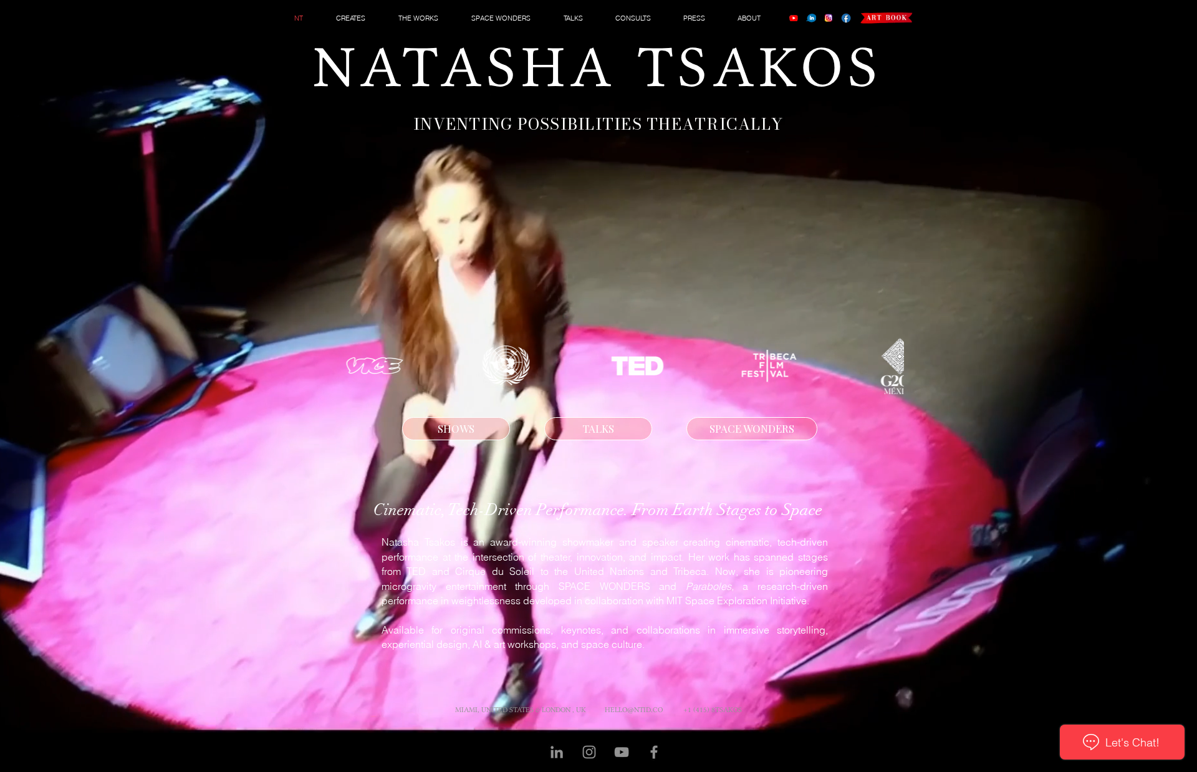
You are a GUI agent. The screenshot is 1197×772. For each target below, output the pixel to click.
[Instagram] (829, 18)
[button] (358, 18)
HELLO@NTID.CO (634, 709)
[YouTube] (621, 752)
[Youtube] (794, 18)
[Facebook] (846, 18)
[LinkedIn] (811, 18)
